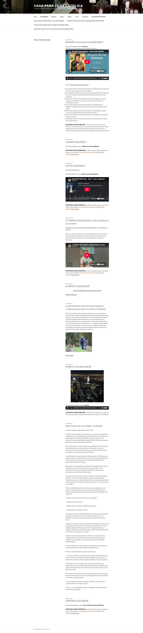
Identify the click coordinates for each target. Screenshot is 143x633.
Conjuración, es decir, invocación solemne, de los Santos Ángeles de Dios (53, 29)
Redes (69, 16)
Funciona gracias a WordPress (42, 629)
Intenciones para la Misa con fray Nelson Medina (49, 20)
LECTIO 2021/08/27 (75, 166)
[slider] (105, 78)
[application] (87, 78)
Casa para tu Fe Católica (58, 6)
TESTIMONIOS (44, 16)
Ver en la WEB (78, 290)
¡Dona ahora (74, 154)
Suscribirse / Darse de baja (92, 290)
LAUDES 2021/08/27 (75, 142)
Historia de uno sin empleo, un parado (84, 426)
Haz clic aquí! (70, 355)
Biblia (62, 16)
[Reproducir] (68, 78)
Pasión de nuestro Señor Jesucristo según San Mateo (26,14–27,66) (85, 20)
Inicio (35, 16)
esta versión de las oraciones (79, 85)
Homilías (53, 16)
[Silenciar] (102, 78)
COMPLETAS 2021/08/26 (78, 366)
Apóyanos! (85, 16)
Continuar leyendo (71, 294)
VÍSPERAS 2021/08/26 (76, 601)
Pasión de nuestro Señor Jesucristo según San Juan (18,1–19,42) (51, 25)
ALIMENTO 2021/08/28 (77, 286)
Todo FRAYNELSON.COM (98, 16)
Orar (77, 16)
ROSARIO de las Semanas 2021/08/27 (84, 42)
